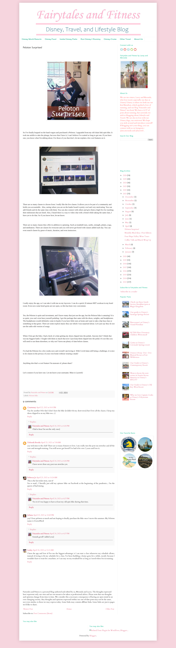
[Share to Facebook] (65, 393)
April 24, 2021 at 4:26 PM (59, 426)
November (129, 200)
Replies (33, 422)
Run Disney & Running (90, 39)
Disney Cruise (110, 39)
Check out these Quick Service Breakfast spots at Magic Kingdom (140, 304)
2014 (125, 278)
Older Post (110, 609)
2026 (125, 175)
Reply (29, 416)
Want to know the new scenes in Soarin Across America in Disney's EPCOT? (139, 376)
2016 (125, 271)
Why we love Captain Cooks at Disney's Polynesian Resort (141, 397)
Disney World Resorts (31, 39)
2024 (125, 182)
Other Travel (125, 39)
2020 (125, 256)
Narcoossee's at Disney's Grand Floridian (139, 323)
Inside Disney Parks (68, 39)
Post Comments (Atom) (43, 613)
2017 (125, 267)
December (129, 197)
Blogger (92, 635)
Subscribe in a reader (129, 291)
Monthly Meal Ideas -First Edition (138, 233)
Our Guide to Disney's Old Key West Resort (141, 386)
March (128, 244)
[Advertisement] (131, 154)
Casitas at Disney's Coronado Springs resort (140, 343)
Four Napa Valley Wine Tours (137, 236)
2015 (125, 274)
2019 (125, 260)
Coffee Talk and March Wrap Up (138, 240)
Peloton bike (33, 395)
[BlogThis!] (62, 393)
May (127, 222)
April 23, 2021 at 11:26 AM (47, 477)
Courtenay (31, 407)
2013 (125, 282)
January (128, 252)
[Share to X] (63, 393)
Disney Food (50, 39)
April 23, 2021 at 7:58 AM (51, 442)
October (128, 204)
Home (69, 609)
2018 (125, 263)
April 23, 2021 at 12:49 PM (43, 515)
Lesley (29, 550)
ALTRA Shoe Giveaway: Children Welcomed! (140, 333)
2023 (125, 186)
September (129, 208)
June (127, 219)
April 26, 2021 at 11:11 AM (43, 550)
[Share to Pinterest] (67, 393)
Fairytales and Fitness (40, 426)
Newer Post (28, 609)
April (127, 226)
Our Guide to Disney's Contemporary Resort (139, 364)
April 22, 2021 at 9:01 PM (46, 407)
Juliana (30, 515)
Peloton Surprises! (132, 229)
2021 (125, 193)
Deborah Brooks (34, 442)
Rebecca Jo (31, 477)
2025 (125, 179)
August (128, 211)
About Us (138, 39)
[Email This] (60, 393)
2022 (125, 190)
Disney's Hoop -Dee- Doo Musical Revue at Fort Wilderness (140, 355)
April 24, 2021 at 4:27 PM (59, 498)
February (129, 248)
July (127, 215)
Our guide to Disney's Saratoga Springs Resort (139, 313)
